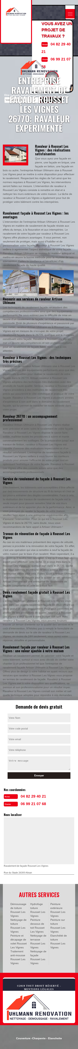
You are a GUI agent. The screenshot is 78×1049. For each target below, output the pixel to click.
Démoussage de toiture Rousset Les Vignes (18, 910)
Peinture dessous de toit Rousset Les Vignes (37, 925)
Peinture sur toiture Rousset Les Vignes (57, 925)
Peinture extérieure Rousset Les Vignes (57, 910)
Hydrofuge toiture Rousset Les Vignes (37, 910)
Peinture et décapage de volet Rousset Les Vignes (18, 941)
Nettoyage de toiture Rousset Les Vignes (18, 925)
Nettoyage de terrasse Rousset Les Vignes (38, 941)
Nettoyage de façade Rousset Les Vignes (38, 957)
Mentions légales (39, 989)
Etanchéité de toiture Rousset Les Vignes (58, 941)
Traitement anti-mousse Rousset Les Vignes (17, 957)
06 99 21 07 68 (33, 804)
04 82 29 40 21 (33, 796)
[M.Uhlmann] (39, 1007)
